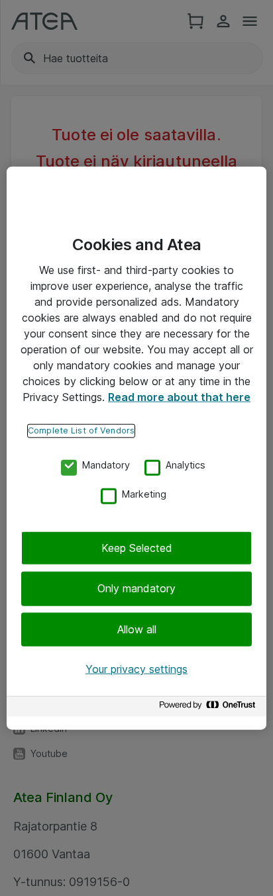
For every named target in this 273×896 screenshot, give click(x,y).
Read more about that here (179, 397)
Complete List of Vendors (81, 430)
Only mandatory (136, 588)
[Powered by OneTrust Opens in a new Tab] (209, 707)
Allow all (136, 629)
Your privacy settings (136, 669)
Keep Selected (136, 548)
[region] (136, 448)
